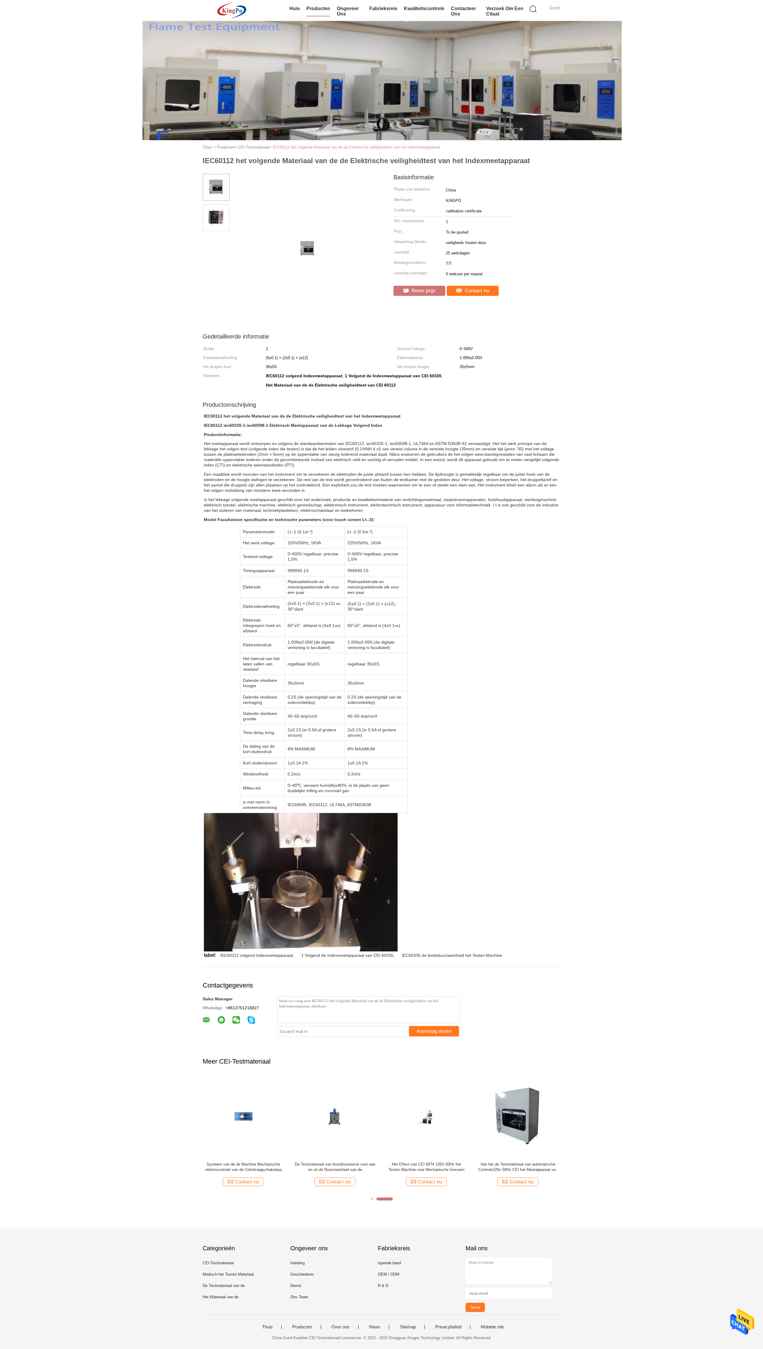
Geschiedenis (302, 1274)
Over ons (340, 1327)
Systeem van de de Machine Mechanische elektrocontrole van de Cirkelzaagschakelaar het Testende (243, 1167)
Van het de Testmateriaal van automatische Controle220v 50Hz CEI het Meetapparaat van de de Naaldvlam (518, 1167)
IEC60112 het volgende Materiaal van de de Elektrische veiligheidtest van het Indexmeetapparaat (357, 147)
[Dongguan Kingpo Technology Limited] (232, 10)
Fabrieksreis (383, 8)
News (374, 1327)
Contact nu (476, 290)
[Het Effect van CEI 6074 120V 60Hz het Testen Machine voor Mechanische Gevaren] (426, 1116)
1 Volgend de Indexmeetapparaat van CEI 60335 (347, 955)
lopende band (389, 1263)
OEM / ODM (388, 1274)
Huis (294, 8)
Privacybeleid (448, 1327)
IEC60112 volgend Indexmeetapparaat (256, 955)
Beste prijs (422, 290)
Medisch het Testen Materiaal (228, 1274)
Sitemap (408, 1327)
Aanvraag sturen (434, 1031)
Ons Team (299, 1297)
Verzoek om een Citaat (504, 11)
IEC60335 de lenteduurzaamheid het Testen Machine (452, 955)
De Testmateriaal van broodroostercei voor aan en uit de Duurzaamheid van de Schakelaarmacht (335, 1167)
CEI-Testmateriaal (218, 1263)
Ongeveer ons (348, 11)
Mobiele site (492, 1327)
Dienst (295, 1285)
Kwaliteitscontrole (424, 8)
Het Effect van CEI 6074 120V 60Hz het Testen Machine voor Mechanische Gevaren (426, 1167)
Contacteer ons (463, 11)
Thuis (267, 1327)
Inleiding (297, 1263)
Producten (318, 8)
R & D (383, 1285)
